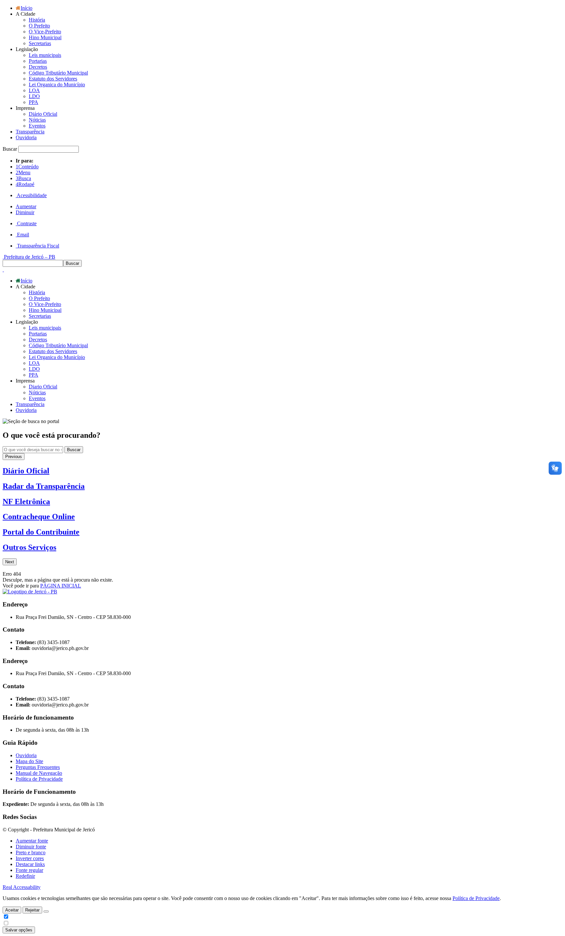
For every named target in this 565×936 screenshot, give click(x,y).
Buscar (73, 449)
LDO (34, 96)
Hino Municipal (45, 37)
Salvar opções (18, 929)
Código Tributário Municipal (58, 73)
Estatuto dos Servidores (53, 78)
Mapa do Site (29, 761)
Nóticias (37, 120)
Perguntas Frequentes (38, 767)
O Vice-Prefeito (45, 31)
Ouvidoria (26, 137)
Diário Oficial (43, 114)
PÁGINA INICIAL (60, 585)
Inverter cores (30, 858)
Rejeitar (32, 910)
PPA (33, 102)
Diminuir (25, 212)
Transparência (30, 131)
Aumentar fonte (32, 840)
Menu (23, 172)
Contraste (26, 223)
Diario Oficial (43, 386)
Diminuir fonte (31, 846)
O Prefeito (39, 25)
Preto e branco (30, 852)
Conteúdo (27, 166)
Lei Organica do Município (57, 84)
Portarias (38, 61)
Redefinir (25, 876)
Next (9, 561)
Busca (23, 178)
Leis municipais (45, 55)
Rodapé (25, 184)
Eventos (37, 125)
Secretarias (40, 43)
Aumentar (26, 206)
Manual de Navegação (39, 773)
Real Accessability (22, 887)
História (37, 20)
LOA (34, 90)
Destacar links (30, 864)
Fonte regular (29, 870)
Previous (13, 456)
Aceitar (12, 910)
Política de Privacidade (39, 779)
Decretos (38, 67)
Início (26, 8)
